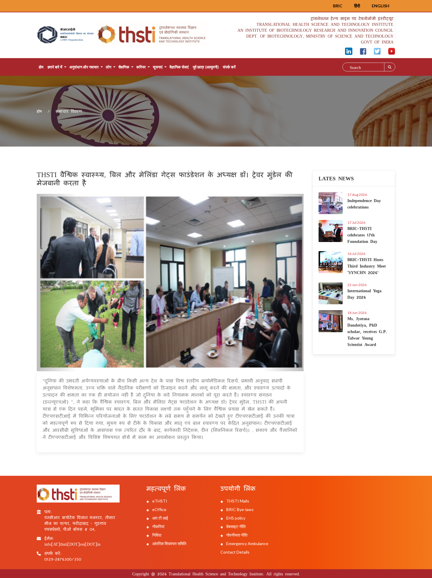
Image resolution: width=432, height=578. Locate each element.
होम (41, 67)
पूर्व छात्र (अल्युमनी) (206, 67)
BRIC (337, 5)
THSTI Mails (237, 500)
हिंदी (357, 5)
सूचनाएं (158, 67)
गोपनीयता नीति (236, 534)
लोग (108, 67)
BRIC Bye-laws (239, 509)
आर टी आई (159, 517)
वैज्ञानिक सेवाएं (179, 67)
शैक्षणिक (123, 67)
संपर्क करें (229, 67)
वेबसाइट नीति (235, 526)
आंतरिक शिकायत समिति (168, 543)
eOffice (158, 509)
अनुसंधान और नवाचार (84, 67)
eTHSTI (159, 500)
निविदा (156, 534)
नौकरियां (157, 526)
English (380, 5)
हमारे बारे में (55, 67)
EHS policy (235, 517)
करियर (141, 67)
